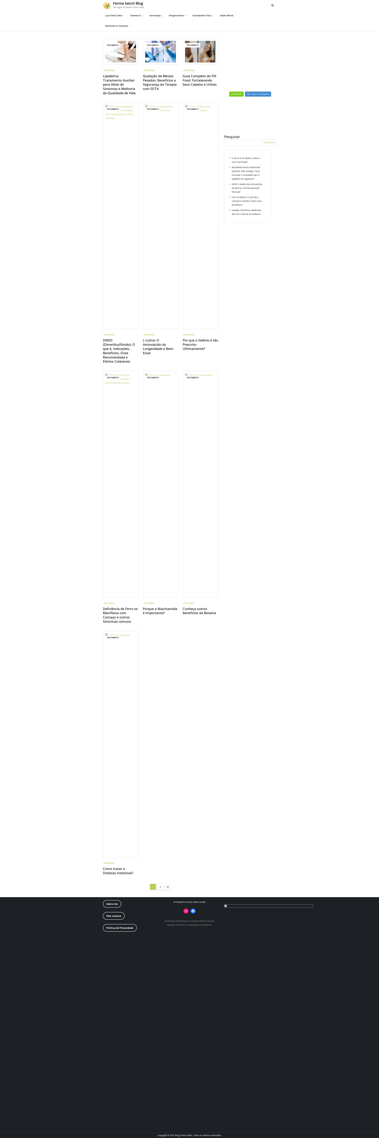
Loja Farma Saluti (113, 15)
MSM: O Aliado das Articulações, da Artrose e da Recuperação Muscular (247, 188)
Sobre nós (112, 904)
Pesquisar (232, 136)
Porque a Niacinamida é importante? (160, 610)
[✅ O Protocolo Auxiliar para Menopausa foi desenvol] (263, 50)
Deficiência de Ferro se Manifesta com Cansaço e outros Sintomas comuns (120, 615)
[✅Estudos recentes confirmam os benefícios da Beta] (236, 50)
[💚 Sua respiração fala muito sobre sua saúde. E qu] (236, 82)
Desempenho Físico (202, 15)
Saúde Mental (226, 15)
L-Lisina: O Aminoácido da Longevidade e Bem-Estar (158, 346)
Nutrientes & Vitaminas (116, 25)
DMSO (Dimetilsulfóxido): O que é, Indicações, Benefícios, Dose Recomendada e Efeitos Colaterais (119, 351)
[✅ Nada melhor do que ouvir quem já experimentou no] (263, 66)
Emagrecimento (176, 15)
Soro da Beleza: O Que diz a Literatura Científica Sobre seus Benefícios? (247, 201)
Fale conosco (113, 916)
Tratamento (113, 45)
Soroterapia (155, 15)
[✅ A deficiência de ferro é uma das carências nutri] (263, 82)
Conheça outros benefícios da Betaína (199, 610)
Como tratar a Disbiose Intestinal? (118, 870)
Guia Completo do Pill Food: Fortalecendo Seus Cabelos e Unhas (200, 80)
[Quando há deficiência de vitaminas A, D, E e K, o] (236, 66)
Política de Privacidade (119, 928)
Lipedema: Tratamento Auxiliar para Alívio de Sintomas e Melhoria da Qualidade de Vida (119, 84)
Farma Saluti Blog (128, 3)
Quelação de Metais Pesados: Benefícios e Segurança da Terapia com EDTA (160, 82)
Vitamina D (135, 15)
